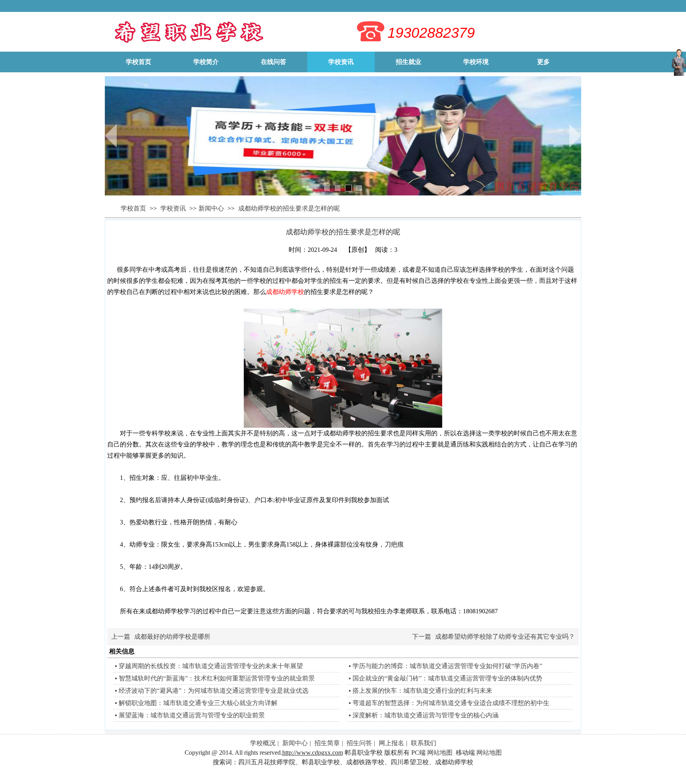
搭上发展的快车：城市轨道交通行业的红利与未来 (422, 690)
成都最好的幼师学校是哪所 (172, 636)
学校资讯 (173, 208)
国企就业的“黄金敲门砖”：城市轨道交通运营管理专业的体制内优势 (447, 678)
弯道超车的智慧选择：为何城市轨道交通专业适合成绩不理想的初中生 (451, 703)
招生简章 (327, 743)
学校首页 (133, 208)
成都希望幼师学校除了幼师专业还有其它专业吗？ (505, 636)
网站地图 (440, 752)
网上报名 (391, 743)
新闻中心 (211, 208)
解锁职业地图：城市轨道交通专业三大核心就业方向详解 (198, 703)
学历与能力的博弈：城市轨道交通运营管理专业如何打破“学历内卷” (447, 666)
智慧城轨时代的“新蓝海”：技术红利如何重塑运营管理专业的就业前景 (217, 678)
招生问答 (359, 743)
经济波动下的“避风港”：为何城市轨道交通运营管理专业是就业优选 (213, 690)
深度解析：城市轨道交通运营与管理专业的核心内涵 (426, 715)
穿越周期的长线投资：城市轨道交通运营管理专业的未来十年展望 (211, 666)
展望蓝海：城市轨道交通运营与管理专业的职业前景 (192, 715)
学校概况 (263, 743)
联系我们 (423, 743)
